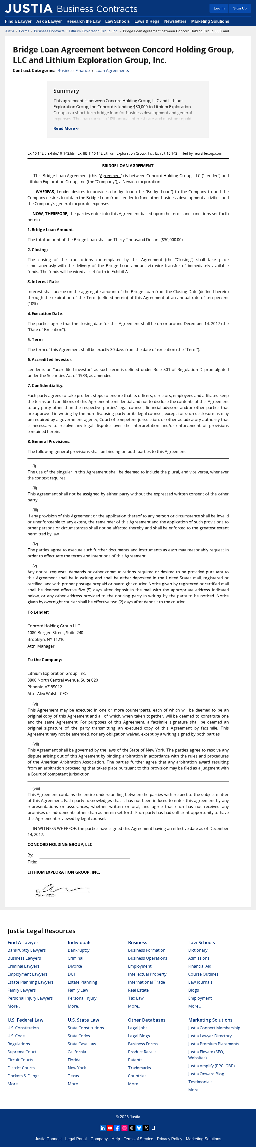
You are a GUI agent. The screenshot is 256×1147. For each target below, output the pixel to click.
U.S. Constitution (23, 1028)
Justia (9, 31)
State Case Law (82, 1044)
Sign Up (240, 8)
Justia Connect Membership (214, 1028)
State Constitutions (86, 1028)
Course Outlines (203, 974)
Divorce (75, 966)
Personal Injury (82, 998)
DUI (71, 974)
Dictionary (198, 950)
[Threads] (132, 1128)
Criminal (75, 958)
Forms (24, 31)
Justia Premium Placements (213, 1044)
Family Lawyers (22, 990)
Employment (140, 966)
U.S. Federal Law (26, 1020)
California (77, 1052)
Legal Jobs (138, 1028)
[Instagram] (125, 1128)
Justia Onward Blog (206, 1074)
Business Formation (147, 950)
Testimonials (200, 1082)
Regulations (19, 1044)
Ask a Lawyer (49, 21)
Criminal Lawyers (24, 966)
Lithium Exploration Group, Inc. (93, 31)
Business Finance (74, 70)
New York (77, 1068)
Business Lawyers (24, 958)
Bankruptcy (79, 950)
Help (116, 1139)
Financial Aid (199, 966)
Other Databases (147, 1020)
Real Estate (138, 990)
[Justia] (28, 8)
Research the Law (83, 21)
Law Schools (117, 21)
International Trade (146, 982)
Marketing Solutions (210, 21)
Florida (74, 1060)
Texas (73, 1076)
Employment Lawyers (28, 974)
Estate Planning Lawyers (31, 982)
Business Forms (143, 1044)
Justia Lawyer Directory (210, 1036)
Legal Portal (76, 1139)
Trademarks (139, 1068)
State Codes (79, 1036)
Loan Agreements (112, 70)
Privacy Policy (169, 1139)
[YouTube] (110, 1128)
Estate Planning (82, 982)
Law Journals (200, 982)
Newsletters (175, 21)
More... (14, 1006)
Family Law (78, 990)
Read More (64, 128)
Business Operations (147, 958)
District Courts (21, 1068)
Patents (135, 1060)
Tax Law (136, 998)
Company (99, 1139)
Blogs (193, 990)
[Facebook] (117, 1128)
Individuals (80, 942)
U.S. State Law (83, 1020)
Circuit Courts (20, 1060)
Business (137, 942)
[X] (146, 1128)
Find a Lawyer (18, 21)
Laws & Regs (147, 21)
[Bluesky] (139, 1128)
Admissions (199, 958)
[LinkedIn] (103, 1128)
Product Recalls (142, 1052)
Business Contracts (49, 31)
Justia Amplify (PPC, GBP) (211, 1066)
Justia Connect (48, 1139)
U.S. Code (16, 1036)
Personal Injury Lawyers (30, 998)
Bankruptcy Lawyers (27, 950)
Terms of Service (138, 1139)
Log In (219, 8)
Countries (137, 1076)
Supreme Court (22, 1052)
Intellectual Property (147, 974)
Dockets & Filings (24, 1076)
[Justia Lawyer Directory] (153, 1128)
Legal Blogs (139, 1036)
